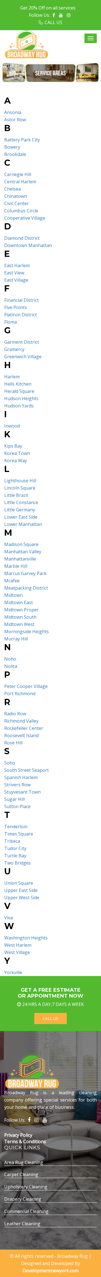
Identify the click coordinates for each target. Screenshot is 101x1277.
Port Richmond (19, 693)
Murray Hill (16, 639)
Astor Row (15, 120)
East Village (16, 280)
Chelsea (12, 189)
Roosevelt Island (21, 735)
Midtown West (19, 624)
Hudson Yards (19, 406)
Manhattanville (20, 559)
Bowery (12, 147)
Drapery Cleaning (22, 1199)
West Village (17, 952)
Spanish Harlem (21, 777)
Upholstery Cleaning (25, 1187)
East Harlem (17, 265)
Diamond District (22, 238)
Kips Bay (13, 446)
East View (14, 273)
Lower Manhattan (23, 524)
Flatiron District (20, 315)
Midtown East (18, 602)
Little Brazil (16, 495)
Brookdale (15, 154)
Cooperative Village (24, 218)
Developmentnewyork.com (50, 1270)
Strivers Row (17, 785)
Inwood (12, 426)
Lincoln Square (19, 488)
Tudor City (15, 848)
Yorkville (13, 972)
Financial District (21, 300)
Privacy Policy (18, 1135)
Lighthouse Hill (20, 481)
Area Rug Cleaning (23, 1162)
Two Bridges (17, 863)
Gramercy (14, 349)
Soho (9, 763)
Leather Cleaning (22, 1224)
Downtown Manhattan (28, 245)
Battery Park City (22, 140)
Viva (8, 918)
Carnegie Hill (17, 174)
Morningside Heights (26, 631)
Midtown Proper (21, 610)
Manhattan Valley (22, 552)
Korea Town (17, 453)
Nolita (10, 666)
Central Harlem (20, 182)
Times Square (18, 834)
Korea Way (15, 460)
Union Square (18, 883)
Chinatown (15, 196)
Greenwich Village (23, 356)
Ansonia (12, 112)
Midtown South (20, 617)
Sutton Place (17, 806)
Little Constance (21, 502)
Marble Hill (15, 566)
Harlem (12, 377)
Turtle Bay (15, 856)
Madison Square (21, 544)
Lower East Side (20, 517)
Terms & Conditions (25, 1141)
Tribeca (12, 841)
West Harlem (17, 945)
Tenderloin (15, 826)
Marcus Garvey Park (25, 573)
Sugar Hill (14, 799)
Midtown (13, 595)
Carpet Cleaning (21, 1174)
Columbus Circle (21, 211)
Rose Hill (13, 743)
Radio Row (15, 714)
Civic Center (16, 203)
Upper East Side (21, 890)
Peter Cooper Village (26, 686)
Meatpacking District (26, 588)
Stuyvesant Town (22, 792)
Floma (10, 322)
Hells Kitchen (17, 384)
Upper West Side (21, 897)
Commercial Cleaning (26, 1211)
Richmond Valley (21, 721)
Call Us (50, 1018)
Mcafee (12, 581)
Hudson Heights (21, 398)
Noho (10, 659)
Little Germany (19, 510)
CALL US (53, 22)
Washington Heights (26, 938)
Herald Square (19, 391)
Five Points (15, 307)
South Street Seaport (26, 770)
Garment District (21, 342)
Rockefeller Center (23, 728)
